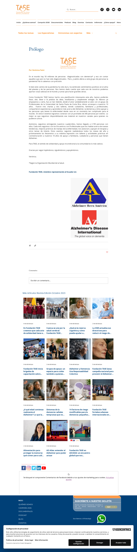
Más (88, 33)
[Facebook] (102, 9)
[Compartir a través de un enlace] (35, 246)
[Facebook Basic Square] (24, 468)
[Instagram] (107, 9)
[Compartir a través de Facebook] (30, 246)
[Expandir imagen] (89, 193)
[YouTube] (113, 9)
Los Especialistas (46, 33)
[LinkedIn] (119, 9)
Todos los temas (26, 33)
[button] (116, 33)
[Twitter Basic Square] (34, 468)
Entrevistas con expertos (70, 33)
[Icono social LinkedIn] (39, 468)
